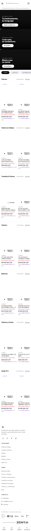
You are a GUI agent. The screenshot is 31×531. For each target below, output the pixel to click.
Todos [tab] (5, 72)
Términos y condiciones (8, 486)
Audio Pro (4, 462)
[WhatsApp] (3, 438)
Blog (2, 489)
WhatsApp (6, 498)
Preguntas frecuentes (7, 483)
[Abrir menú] (28, 3)
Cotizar (11, 202)
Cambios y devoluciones (8, 477)
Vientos (3, 453)
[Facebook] (11, 438)
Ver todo (27, 79)
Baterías (3, 456)
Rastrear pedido (5, 471)
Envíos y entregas (6, 474)
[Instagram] (7, 438)
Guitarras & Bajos (6, 447)
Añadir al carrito (10, 105)
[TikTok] (16, 438)
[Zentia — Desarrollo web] (22, 522)
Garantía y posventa (7, 480)
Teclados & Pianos (6, 450)
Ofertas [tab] (14, 72)
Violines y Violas (5, 459)
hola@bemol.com (8, 501)
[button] (15, 19)
